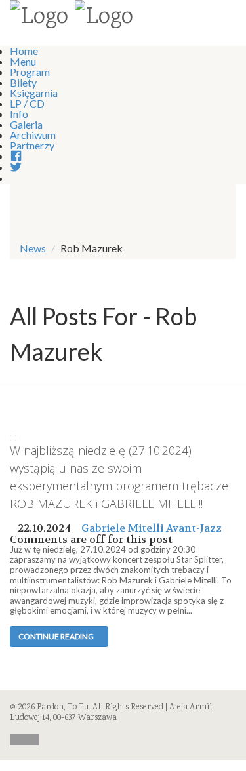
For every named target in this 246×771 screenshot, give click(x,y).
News (33, 248)
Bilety (23, 82)
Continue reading (56, 636)
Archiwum (33, 134)
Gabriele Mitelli (122, 528)
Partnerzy (32, 145)
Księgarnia (34, 93)
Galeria (26, 124)
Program (30, 72)
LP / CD (27, 103)
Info (19, 114)
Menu (23, 61)
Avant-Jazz (194, 528)
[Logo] (39, 18)
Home (24, 51)
